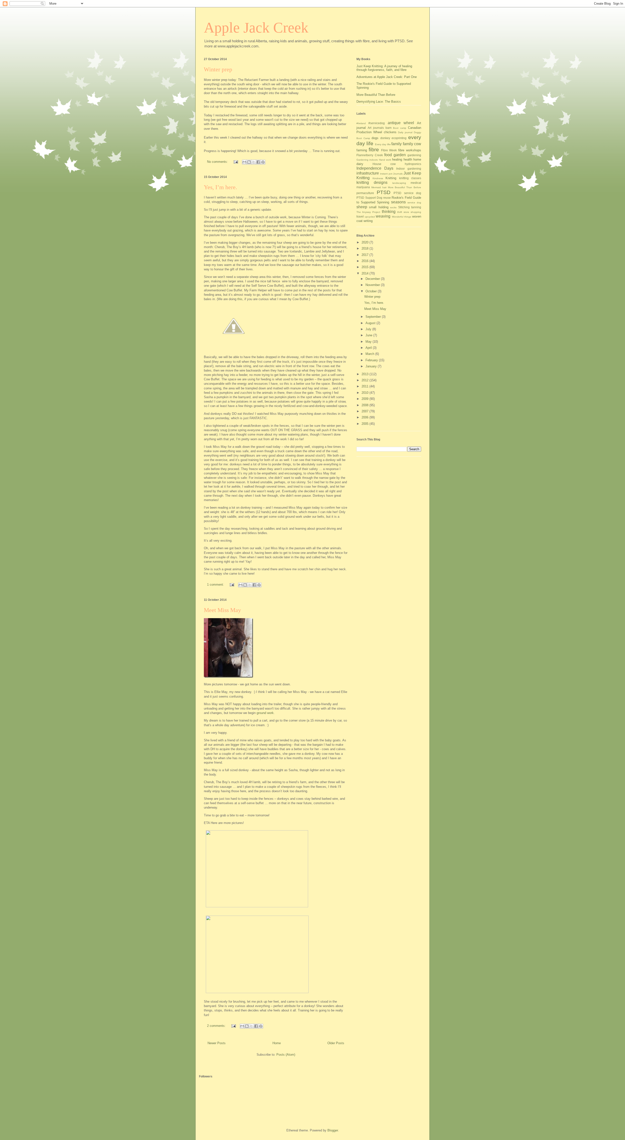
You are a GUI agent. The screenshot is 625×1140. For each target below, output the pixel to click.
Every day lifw (383, 144)
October (371, 291)
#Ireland (361, 123)
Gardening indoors (367, 159)
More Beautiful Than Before (375, 95)
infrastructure (367, 173)
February (372, 360)
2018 (365, 248)
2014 (365, 273)
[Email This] (244, 162)
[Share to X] (253, 162)
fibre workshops (409, 150)
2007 (365, 411)
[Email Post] (235, 162)
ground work (265, 713)
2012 (365, 380)
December (373, 279)
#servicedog (376, 123)
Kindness (378, 178)
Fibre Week (389, 150)
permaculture (365, 193)
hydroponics (413, 163)
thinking (389, 211)
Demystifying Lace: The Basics (378, 101)
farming (361, 150)
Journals (398, 173)
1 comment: (216, 584)
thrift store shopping (409, 212)
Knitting (390, 178)
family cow (412, 144)
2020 (365, 242)
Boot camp (399, 128)
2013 (365, 374)
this (239, 299)
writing (368, 221)
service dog (414, 202)
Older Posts (335, 1043)
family (396, 144)
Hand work (385, 159)
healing (397, 159)
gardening (414, 155)
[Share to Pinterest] (262, 162)
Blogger (332, 1130)
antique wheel (401, 123)
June (369, 335)
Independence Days (374, 168)
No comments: (218, 162)
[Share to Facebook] (258, 162)
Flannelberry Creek (369, 155)
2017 (365, 255)
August (370, 323)
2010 (365, 393)
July (368, 329)
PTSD (383, 192)
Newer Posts (217, 1043)
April (369, 348)
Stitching (404, 207)
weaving (383, 216)
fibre (374, 149)
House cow (384, 163)
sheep (361, 207)
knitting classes (410, 178)
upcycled (370, 216)
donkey (385, 138)
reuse (387, 197)
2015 (365, 267)
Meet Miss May (222, 610)
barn (388, 127)
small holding (378, 207)
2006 (365, 417)
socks (393, 207)
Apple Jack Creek (256, 28)
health (408, 159)
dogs (375, 138)
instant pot (386, 173)
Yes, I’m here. (220, 187)
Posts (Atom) (285, 1054)
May (369, 341)
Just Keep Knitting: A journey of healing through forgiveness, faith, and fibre (384, 68)
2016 (365, 261)
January (371, 366)
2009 (365, 399)
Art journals (376, 127)
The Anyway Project (368, 212)
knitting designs (371, 182)
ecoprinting (399, 138)
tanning (416, 207)
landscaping (399, 183)
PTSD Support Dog (369, 197)
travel (360, 216)
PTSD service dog (407, 193)
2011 (365, 386)
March (370, 354)
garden (400, 155)
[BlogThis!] (249, 162)
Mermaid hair (378, 187)
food (388, 155)
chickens (390, 132)
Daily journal (405, 132)
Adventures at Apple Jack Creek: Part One (386, 77)
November (373, 285)
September (373, 316)
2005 (365, 424)
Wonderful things (401, 216)
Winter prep (218, 69)
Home (276, 1043)
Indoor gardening (408, 168)
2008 (365, 405)
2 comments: (217, 1026)
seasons (398, 202)
